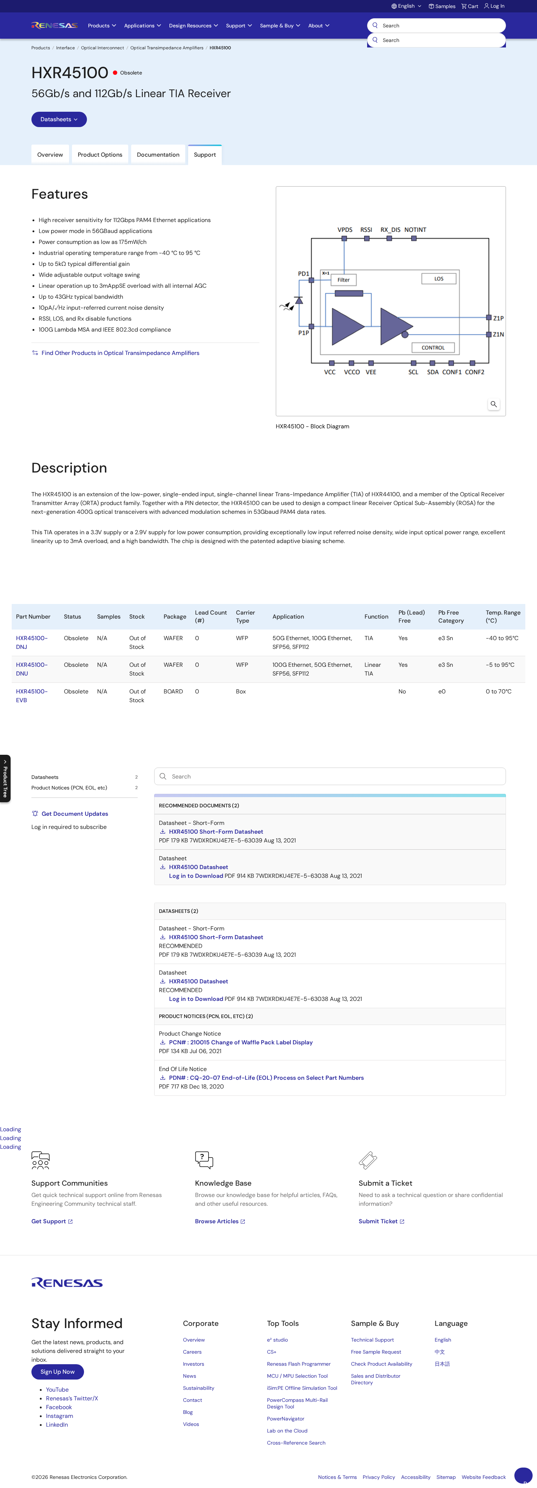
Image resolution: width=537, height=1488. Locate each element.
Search (436, 25)
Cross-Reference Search (296, 1442)
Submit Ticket (378, 1221)
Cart (473, 6)
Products (40, 48)
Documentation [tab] (158, 154)
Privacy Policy (379, 1477)
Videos (191, 1424)
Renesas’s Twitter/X (72, 1398)
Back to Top (528, 1482)
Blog (188, 1412)
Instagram (59, 1416)
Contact (192, 1400)
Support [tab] (205, 154)
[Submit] (375, 40)
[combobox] (436, 40)
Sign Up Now (58, 1372)
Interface (65, 48)
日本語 (442, 1364)
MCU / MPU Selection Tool (297, 1376)
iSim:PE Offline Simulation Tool (302, 1388)
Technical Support (372, 1339)
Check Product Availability (381, 1364)
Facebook (59, 1407)
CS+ (272, 1352)
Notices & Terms (337, 1477)
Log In (497, 6)
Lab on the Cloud (287, 1430)
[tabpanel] (268, 1203)
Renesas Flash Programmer (299, 1364)
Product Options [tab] (100, 154)
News (189, 1376)
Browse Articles (217, 1221)
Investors (193, 1364)
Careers (192, 1352)
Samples (445, 6)
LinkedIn (57, 1424)
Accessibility (416, 1477)
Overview (194, 1339)
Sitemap (446, 1477)
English (443, 1339)
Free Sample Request (376, 1352)
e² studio (277, 1339)
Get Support (48, 1221)
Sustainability (198, 1388)
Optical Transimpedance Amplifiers (166, 48)
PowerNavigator (285, 1418)
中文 (440, 1352)
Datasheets (56, 119)
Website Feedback (484, 1477)
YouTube (57, 1389)
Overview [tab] (50, 154)
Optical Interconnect (102, 48)
